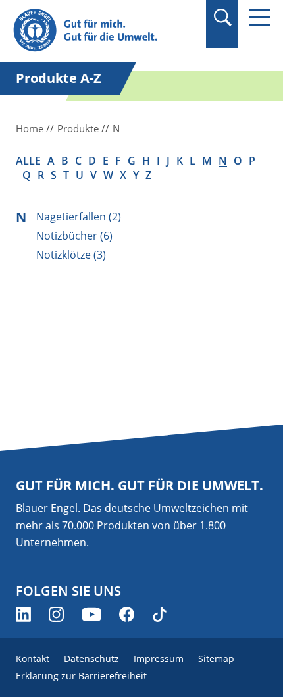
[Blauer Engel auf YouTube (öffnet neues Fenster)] (91, 614)
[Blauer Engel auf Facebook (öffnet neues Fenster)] (126, 614)
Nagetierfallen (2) (78, 216)
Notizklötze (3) (71, 254)
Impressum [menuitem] (159, 658)
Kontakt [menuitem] (32, 658)
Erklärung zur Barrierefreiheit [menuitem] (81, 675)
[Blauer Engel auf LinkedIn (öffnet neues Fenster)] (23, 614)
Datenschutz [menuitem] (91, 658)
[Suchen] (222, 17)
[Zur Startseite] (103, 31)
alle (28, 160)
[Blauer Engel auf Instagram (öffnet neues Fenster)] (56, 614)
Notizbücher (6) (74, 235)
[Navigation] (259, 17)
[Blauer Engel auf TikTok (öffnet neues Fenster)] (159, 614)
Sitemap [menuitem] (216, 658)
